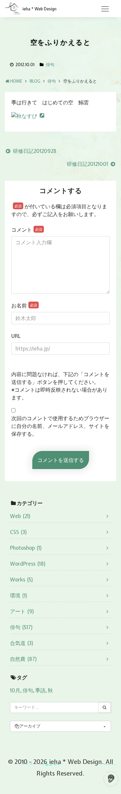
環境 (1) (18, 595)
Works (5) (21, 579)
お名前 (24, 305)
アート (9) (22, 611)
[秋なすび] (27, 115)
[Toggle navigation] (105, 9)
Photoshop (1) (26, 547)
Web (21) (20, 516)
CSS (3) (18, 531)
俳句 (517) (21, 627)
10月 (15, 690)
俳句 (50, 64)
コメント (26, 229)
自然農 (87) (23, 658)
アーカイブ (29, 726)
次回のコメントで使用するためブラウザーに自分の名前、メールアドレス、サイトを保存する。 (60, 426)
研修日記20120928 (34, 151)
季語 (40, 690)
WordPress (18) (28, 563)
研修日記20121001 (88, 163)
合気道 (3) (22, 643)
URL (16, 335)
